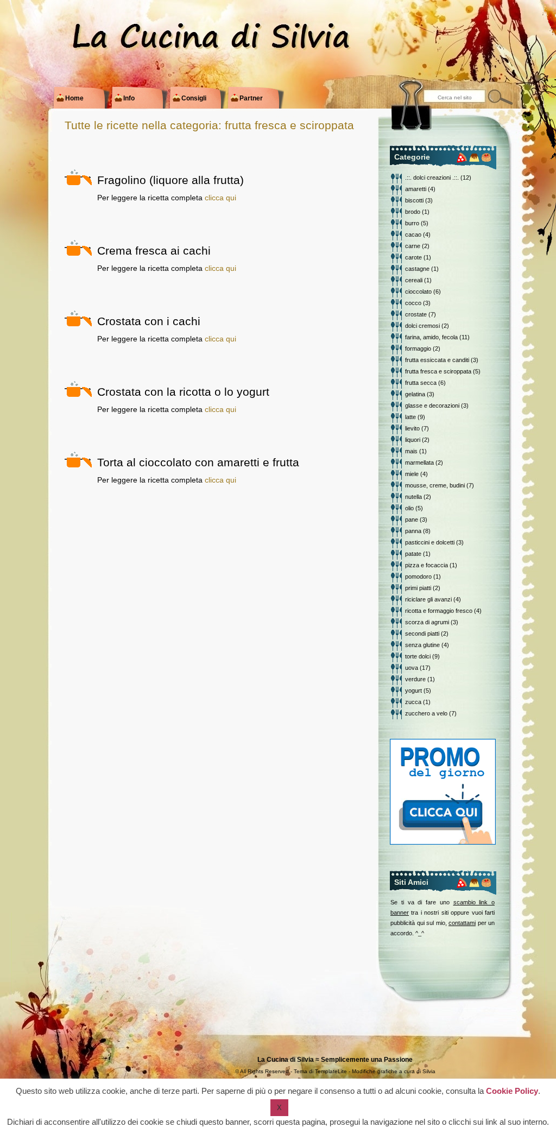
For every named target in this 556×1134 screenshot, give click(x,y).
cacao (413, 234)
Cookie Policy (512, 1090)
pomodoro (418, 576)
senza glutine (422, 645)
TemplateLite (331, 1071)
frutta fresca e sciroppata (438, 371)
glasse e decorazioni (432, 405)
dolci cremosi (422, 325)
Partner (247, 98)
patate (413, 553)
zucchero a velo (426, 713)
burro (412, 223)
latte (410, 417)
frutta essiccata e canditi (437, 360)
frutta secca (421, 382)
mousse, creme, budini (435, 485)
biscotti (414, 200)
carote (413, 257)
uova (411, 667)
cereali (413, 280)
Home (70, 98)
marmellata (419, 462)
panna (413, 531)
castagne (417, 268)
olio (409, 508)
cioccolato (418, 291)
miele (412, 474)
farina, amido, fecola (431, 337)
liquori (412, 439)
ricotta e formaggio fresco (438, 610)
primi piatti (418, 588)
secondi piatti (422, 633)
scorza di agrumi (427, 622)
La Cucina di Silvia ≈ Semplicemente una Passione (335, 1059)
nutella (413, 496)
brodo (412, 211)
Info (125, 98)
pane (411, 519)
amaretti (415, 189)
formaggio (418, 348)
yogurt (413, 690)
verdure (415, 679)
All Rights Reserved (264, 1071)
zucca (413, 702)
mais (411, 451)
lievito (412, 428)
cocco (413, 303)
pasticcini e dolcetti (429, 542)
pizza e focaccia (426, 565)
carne (412, 246)
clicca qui (220, 197)
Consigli (189, 98)
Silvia (428, 1071)
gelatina (415, 394)
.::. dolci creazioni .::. (432, 177)
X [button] (279, 1108)
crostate (416, 314)
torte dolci (418, 656)
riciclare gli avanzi (428, 599)
